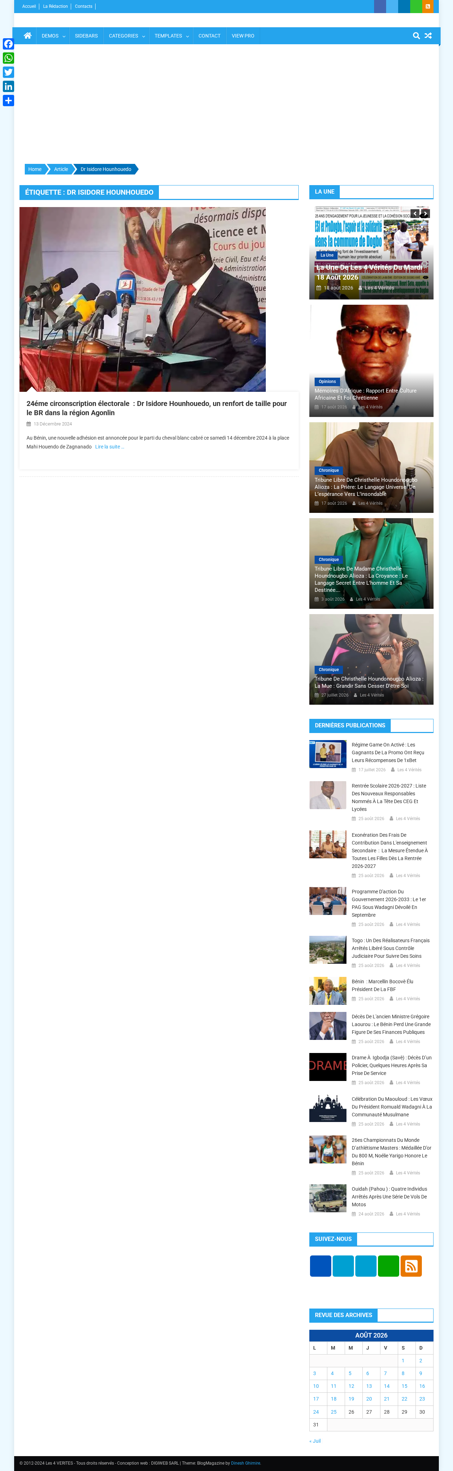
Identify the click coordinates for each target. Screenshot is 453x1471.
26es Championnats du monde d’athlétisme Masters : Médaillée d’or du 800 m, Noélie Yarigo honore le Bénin (391, 1151)
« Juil (315, 1441)
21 (387, 1399)
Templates (168, 36)
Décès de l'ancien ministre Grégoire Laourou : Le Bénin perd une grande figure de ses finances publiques (391, 1024)
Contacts (83, 6)
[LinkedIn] (8, 86)
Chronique (329, 470)
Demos (50, 36)
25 (334, 1412)
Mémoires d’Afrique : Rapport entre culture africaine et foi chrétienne (366, 394)
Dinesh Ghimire (245, 1463)
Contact (209, 36)
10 (316, 1386)
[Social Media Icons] (320, 1266)
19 (351, 1399)
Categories (123, 36)
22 (404, 1399)
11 (334, 1386)
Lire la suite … (109, 447)
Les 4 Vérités (379, 288)
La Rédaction (55, 6)
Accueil (29, 6)
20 (369, 1399)
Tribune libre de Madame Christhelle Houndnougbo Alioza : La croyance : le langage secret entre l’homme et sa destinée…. (361, 579)
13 (369, 1386)
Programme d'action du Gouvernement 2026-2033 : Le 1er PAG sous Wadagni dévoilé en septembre (389, 903)
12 (351, 1386)
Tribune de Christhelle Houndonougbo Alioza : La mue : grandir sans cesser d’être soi (369, 682)
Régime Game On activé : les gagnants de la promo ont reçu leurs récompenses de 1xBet (388, 752)
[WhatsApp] (8, 58)
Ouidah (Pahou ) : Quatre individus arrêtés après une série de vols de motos (389, 1196)
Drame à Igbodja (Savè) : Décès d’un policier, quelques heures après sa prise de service (392, 1065)
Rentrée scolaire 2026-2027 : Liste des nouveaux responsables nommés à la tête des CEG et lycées (389, 797)
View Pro (243, 36)
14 (387, 1386)
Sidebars (86, 36)
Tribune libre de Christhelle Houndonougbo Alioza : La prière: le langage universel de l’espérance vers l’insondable (366, 487)
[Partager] (8, 100)
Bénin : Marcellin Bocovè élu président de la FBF (382, 985)
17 (316, 1399)
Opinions (327, 381)
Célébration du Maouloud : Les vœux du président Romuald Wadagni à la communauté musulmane (392, 1106)
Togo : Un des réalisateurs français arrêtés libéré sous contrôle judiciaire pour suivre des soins (391, 948)
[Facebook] (8, 44)
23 (422, 1399)
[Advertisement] (226, 104)
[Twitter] (8, 72)
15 (404, 1386)
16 (422, 1386)
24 (316, 1412)
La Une (327, 255)
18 (334, 1399)
